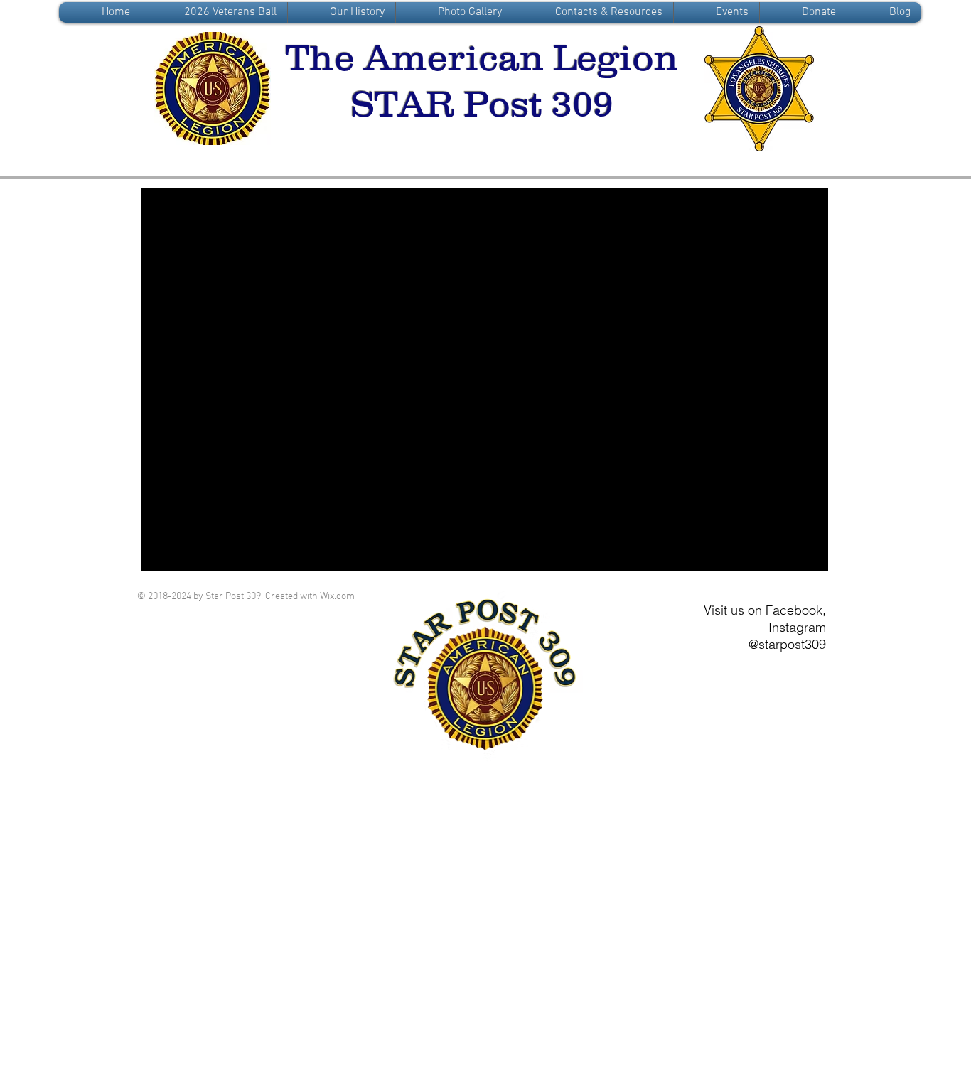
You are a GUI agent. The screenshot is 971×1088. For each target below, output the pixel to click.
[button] (341, 12)
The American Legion (482, 57)
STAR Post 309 (481, 103)
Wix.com (337, 597)
